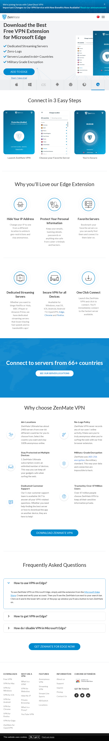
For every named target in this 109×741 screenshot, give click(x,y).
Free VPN (7, 679)
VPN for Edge (9, 720)
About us (61, 679)
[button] (56, 583)
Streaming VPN (43, 687)
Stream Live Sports (44, 694)
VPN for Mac (9, 683)
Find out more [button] (48, 737)
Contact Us (62, 696)
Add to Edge (19, 71)
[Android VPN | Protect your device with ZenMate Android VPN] (57, 84)
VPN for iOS (8, 695)
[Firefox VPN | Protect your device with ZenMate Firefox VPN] (84, 84)
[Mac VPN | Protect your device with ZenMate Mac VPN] (16, 84)
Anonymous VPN (44, 680)
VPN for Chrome (7, 707)
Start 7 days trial (19, 78)
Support (60, 683)
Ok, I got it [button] (34, 737)
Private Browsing (25, 701)
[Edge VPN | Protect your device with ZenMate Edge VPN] (98, 84)
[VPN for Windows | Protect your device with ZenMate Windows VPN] (29, 84)
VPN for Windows (7, 689)
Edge (61, 311)
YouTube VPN (27, 714)
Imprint (60, 688)
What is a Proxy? (25, 708)
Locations (43, 705)
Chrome (48, 315)
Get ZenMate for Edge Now (54, 646)
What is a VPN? (25, 682)
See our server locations (54, 373)
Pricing (60, 692)
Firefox (60, 315)
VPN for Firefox (7, 715)
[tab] (56, 583)
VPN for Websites (25, 690)
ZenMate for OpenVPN (9, 726)
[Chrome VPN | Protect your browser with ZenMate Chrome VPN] (70, 84)
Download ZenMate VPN (54, 532)
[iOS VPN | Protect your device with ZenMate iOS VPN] (44, 84)
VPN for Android (7, 700)
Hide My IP (26, 695)
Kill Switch (43, 700)
